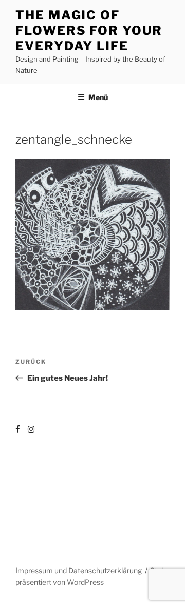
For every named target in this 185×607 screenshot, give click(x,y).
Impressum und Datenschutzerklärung (78, 570)
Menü (98, 97)
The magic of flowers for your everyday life (88, 30)
